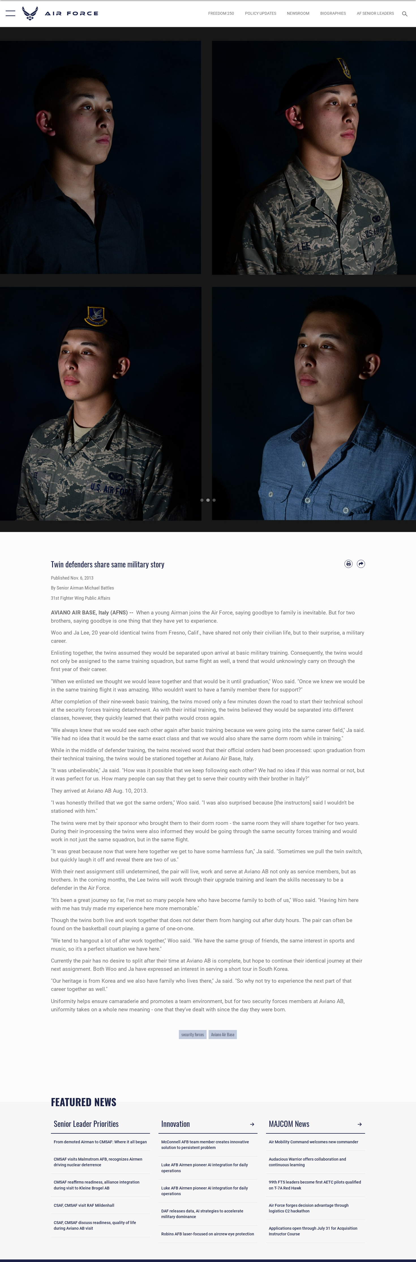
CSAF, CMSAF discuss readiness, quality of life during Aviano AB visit (95, 1225)
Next (395, 279)
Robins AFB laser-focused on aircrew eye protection (207, 1234)
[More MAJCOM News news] (359, 1124)
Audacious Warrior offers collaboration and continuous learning (307, 1162)
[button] (9, 13)
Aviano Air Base (222, 1034)
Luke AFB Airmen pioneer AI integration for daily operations (204, 1168)
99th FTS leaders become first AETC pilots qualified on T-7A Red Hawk (315, 1185)
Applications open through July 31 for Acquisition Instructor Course (313, 1231)
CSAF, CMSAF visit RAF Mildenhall (84, 1205)
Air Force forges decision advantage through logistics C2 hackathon (309, 1208)
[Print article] (348, 564)
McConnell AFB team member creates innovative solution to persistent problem (205, 1145)
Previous (21, 279)
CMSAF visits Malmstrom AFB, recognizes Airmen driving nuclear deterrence (98, 1162)
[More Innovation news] (252, 1124)
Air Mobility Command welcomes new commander (313, 1142)
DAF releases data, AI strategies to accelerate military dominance (202, 1214)
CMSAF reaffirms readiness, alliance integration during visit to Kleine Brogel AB (97, 1185)
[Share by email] (361, 564)
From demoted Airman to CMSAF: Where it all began (100, 1142)
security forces (192, 1034)
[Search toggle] (406, 13)
